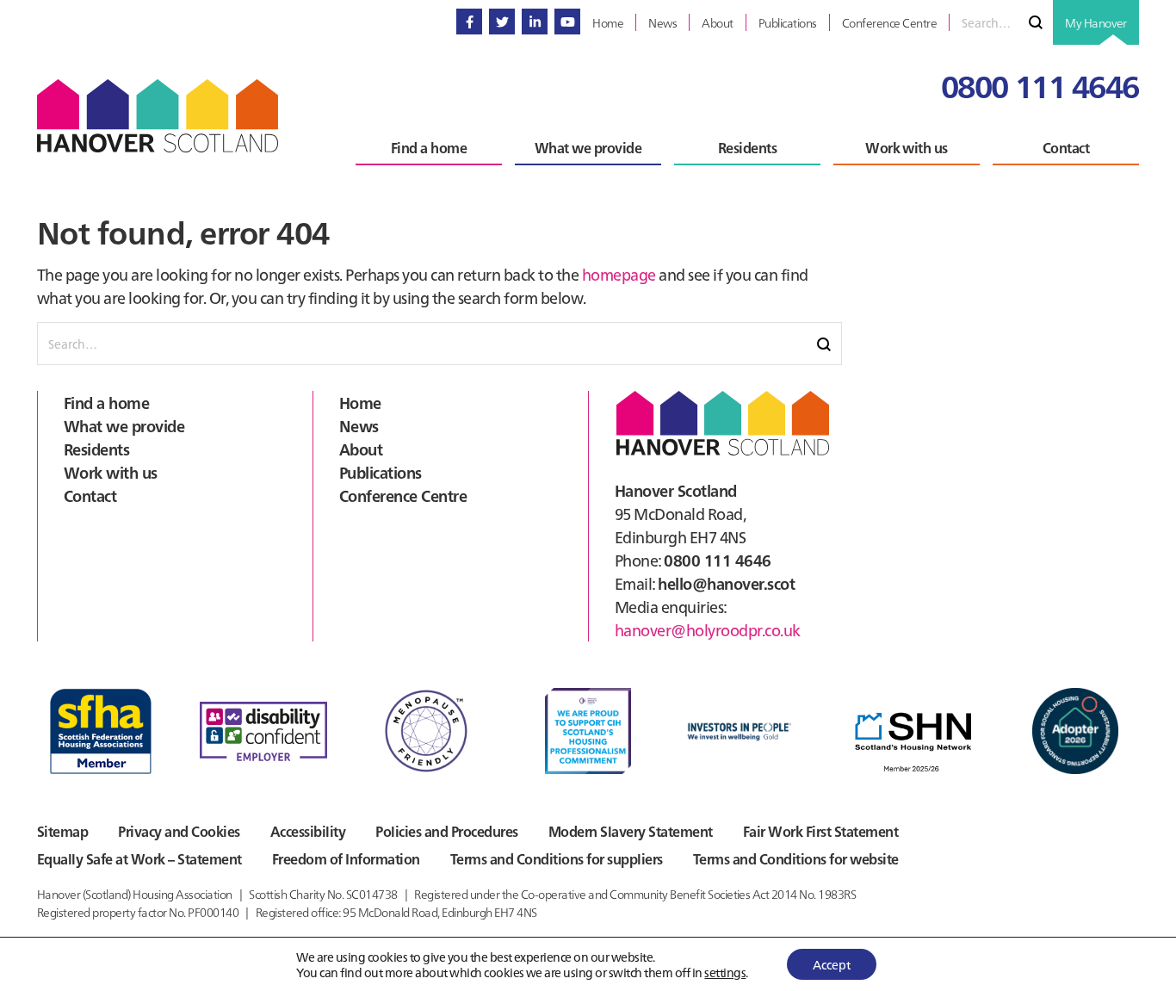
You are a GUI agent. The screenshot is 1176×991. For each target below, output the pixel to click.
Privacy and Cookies (178, 830)
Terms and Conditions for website (796, 858)
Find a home (106, 402)
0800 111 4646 (1040, 85)
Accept (832, 964)
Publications (380, 472)
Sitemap (62, 830)
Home (360, 402)
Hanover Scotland (157, 115)
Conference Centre (403, 495)
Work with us (111, 472)
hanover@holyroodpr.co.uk (708, 630)
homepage (619, 274)
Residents (96, 449)
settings (725, 972)
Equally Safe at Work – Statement (139, 858)
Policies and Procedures (446, 830)
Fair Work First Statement (820, 830)
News (359, 426)
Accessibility (307, 830)
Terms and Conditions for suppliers (556, 858)
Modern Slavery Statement (630, 830)
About (360, 449)
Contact (90, 495)
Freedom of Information (346, 858)
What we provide (124, 426)
